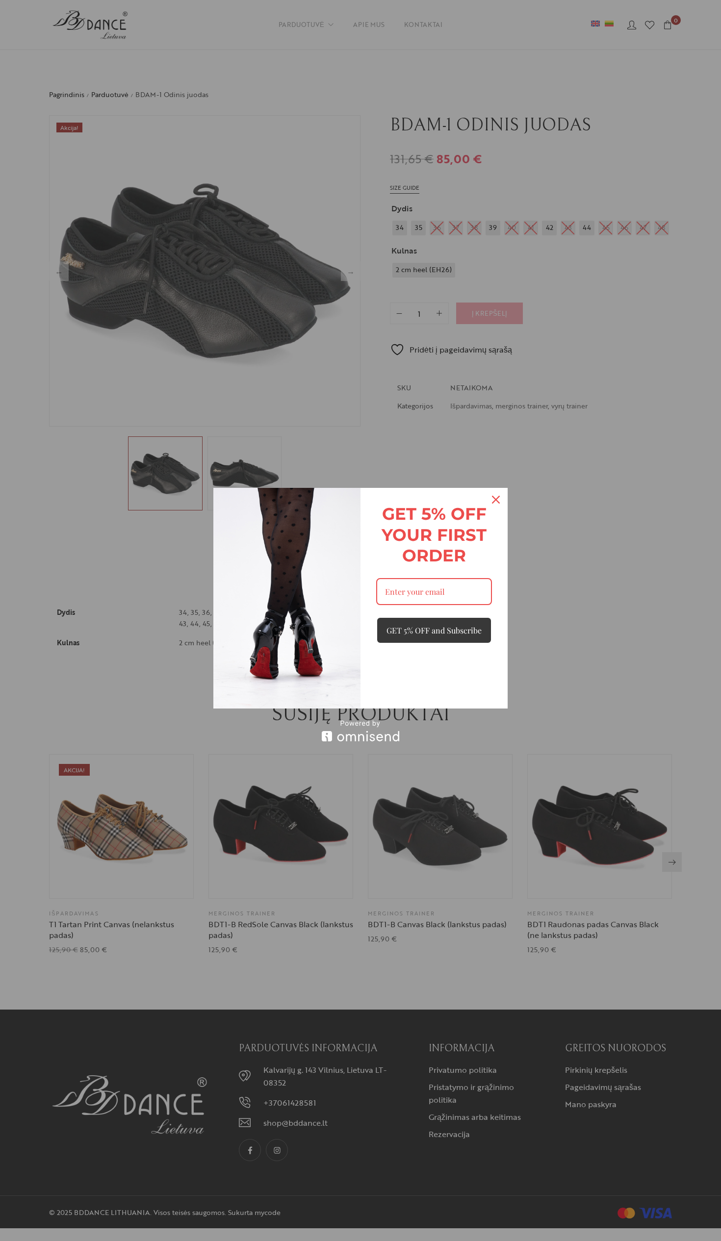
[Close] (496, 499)
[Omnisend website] (360, 731)
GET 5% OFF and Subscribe (434, 630)
